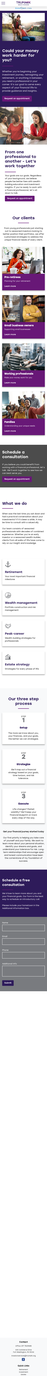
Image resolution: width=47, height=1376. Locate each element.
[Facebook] (23, 1359)
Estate (23, 1374)
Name (5, 923)
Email (4, 937)
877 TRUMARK (26, 1346)
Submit (7, 983)
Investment (23, 1372)
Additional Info (9, 964)
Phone (5, 950)
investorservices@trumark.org (23, 1356)
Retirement (23, 1370)
